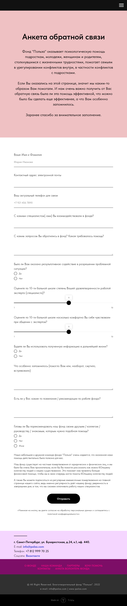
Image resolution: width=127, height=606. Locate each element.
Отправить (63, 498)
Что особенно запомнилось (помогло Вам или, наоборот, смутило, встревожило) (55, 368)
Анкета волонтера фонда (72, 568)
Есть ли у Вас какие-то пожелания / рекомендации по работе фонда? (57, 398)
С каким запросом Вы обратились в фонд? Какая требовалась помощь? (59, 236)
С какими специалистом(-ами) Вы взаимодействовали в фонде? (54, 216)
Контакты (44, 568)
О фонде (30, 565)
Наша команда (51, 565)
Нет (21, 278)
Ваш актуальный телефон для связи (36, 195)
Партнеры (73, 565)
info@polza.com (33, 546)
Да (20, 273)
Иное (21, 445)
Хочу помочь (94, 565)
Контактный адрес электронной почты (37, 175)
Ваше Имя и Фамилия (28, 154)
